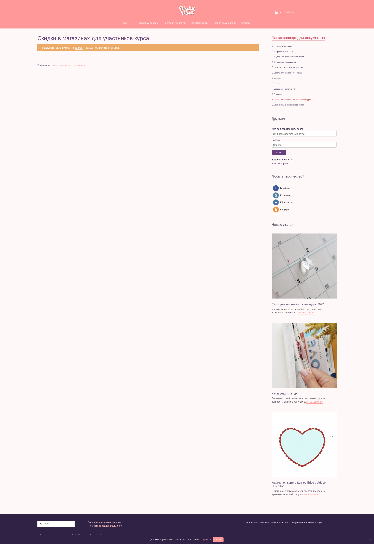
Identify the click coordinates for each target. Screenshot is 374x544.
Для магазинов (199, 23)
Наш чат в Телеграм (283, 46)
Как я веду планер (284, 393)
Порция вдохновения (224, 23)
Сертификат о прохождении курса (289, 104)
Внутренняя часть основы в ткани (289, 56)
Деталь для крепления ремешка (288, 72)
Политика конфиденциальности (105, 525)
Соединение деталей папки (286, 88)
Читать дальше (306, 312)
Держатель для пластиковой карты (289, 67)
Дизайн (277, 83)
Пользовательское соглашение (104, 522)
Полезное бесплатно (174, 23)
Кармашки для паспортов (285, 62)
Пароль (276, 140)
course (79, 47)
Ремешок (278, 94)
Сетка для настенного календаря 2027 (298, 304)
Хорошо (218, 539)
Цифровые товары (148, 23)
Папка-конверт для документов (68, 65)
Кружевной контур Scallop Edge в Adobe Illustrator (299, 484)
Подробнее (206, 539)
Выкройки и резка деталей (285, 51)
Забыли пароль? (281, 163)
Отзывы (245, 23)
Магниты (277, 78)
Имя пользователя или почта (287, 129)
